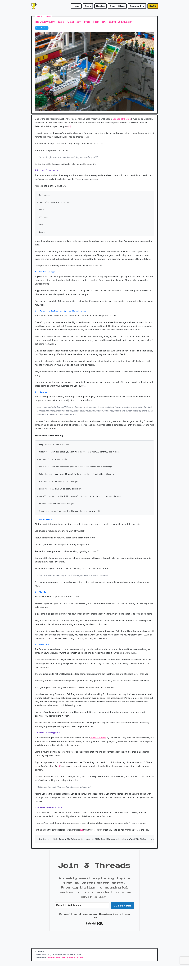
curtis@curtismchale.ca (65, 958)
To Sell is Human (98, 737)
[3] (81, 829)
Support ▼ (137, 6)
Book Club (117, 6)
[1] (69, 126)
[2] (59, 766)
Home (76, 6)
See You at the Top (122, 118)
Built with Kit (94, 923)
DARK (153, 6)
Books (100, 6)
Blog (88, 6)
